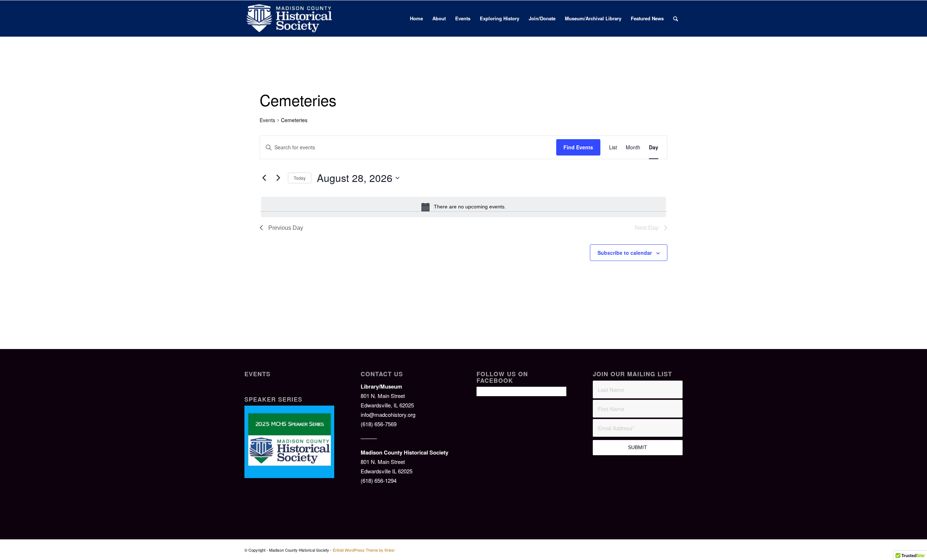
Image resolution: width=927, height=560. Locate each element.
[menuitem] (416, 18)
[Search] (675, 18)
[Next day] (278, 178)
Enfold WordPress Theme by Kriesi (363, 550)
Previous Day (285, 228)
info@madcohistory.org (388, 414)
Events (267, 120)
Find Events (578, 147)
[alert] (463, 207)
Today (300, 178)
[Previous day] (264, 178)
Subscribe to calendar (624, 252)
